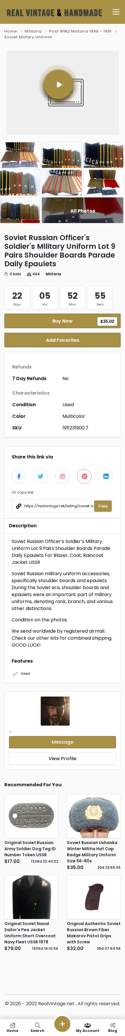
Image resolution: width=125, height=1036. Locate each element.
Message (62, 742)
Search (37, 1030)
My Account (87, 1030)
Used (68, 404)
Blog (112, 1030)
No (66, 378)
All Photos (82, 211)
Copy (103, 505)
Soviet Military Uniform (28, 37)
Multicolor (74, 416)
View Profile (62, 758)
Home (10, 31)
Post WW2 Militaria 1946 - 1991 (80, 31)
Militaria (33, 31)
